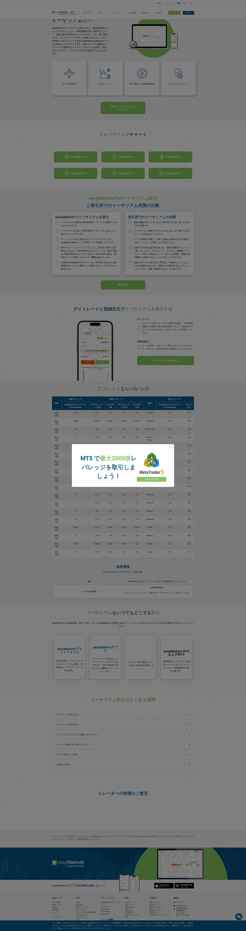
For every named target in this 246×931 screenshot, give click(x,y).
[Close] (171, 446)
